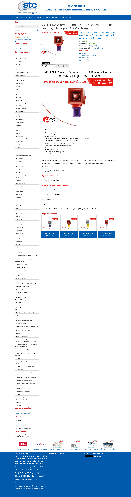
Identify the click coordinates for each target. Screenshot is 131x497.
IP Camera (18, 272)
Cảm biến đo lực (19, 289)
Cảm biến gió (19, 252)
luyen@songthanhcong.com (23, 39)
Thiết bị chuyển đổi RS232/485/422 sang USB (26, 341)
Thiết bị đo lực (19, 177)
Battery (17, 208)
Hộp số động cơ (19, 97)
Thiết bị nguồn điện (20, 386)
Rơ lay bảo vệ (19, 152)
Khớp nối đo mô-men (20, 236)
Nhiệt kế (18, 333)
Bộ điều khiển (19, 180)
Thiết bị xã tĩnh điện (20, 394)
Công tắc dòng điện (20, 302)
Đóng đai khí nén (19, 172)
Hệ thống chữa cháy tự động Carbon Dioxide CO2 (27, 312)
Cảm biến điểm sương (20, 69)
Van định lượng (19, 114)
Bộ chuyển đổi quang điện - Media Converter (25, 281)
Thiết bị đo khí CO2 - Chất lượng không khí (25, 366)
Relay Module (19, 105)
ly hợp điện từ (19, 241)
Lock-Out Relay (19, 202)
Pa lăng (17, 130)
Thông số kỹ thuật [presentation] (62, 66)
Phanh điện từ (19, 216)
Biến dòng (18, 275)
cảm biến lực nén (19, 86)
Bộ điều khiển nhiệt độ (20, 183)
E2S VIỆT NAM (92, 46)
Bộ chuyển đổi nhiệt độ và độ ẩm (23, 72)
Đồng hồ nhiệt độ (19, 56)
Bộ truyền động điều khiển (21, 139)
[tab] (48, 66)
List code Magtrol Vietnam (21, 420)
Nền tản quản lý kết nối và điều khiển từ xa (25, 330)
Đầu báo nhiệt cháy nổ (21, 58)
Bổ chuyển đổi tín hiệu (20, 188)
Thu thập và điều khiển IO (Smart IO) (24, 399)
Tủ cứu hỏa (18, 405)
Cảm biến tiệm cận (20, 92)
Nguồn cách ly (19, 213)
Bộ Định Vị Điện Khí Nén (21, 80)
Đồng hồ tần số (19, 161)
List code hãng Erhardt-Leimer (22, 425)
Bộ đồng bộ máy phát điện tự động (23, 155)
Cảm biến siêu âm (20, 136)
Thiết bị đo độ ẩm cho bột (21, 264)
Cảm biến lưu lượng (20, 111)
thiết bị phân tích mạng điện (22, 175)
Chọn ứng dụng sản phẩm (23, 413)
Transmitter (18, 402)
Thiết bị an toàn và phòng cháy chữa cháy (25, 339)
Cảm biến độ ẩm (19, 169)
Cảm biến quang (19, 295)
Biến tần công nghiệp (20, 278)
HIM (17, 211)
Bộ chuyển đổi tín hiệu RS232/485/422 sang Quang (27, 283)
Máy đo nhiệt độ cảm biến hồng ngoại (24, 320)
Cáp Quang (18, 125)
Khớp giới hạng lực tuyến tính (22, 238)
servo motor (18, 133)
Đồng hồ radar (19, 64)
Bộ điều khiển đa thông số (21, 103)
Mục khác (18, 116)
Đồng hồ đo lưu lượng (20, 305)
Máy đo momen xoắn (20, 317)
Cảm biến (18, 144)
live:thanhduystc (86, 60)
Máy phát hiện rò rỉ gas (21, 323)
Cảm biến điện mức (20, 67)
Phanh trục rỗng (19, 224)
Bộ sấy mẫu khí (19, 164)
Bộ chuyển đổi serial (20, 75)
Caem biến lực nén (20, 83)
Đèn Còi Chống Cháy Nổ (99, 48)
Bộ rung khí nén (19, 191)
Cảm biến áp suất (20, 61)
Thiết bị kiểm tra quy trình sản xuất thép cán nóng (26, 383)
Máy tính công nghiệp (20, 122)
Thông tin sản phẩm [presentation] (47, 66)
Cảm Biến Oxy (19, 78)
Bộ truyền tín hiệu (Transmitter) (22, 286)
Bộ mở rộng (18, 197)
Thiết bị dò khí (19, 363)
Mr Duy (84, 53)
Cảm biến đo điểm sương (21, 166)
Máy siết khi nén (19, 119)
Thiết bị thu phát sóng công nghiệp (23, 388)
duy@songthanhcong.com (89, 55)
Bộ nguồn (18, 150)
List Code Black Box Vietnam (22, 423)
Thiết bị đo (18, 147)
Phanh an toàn (19, 219)
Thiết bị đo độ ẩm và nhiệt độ (22, 361)
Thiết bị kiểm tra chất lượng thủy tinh (24, 380)
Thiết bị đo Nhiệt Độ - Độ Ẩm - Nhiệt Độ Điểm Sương (27, 374)
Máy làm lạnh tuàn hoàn (21, 247)
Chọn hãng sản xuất (22, 49)
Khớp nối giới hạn (19, 227)
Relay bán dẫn (19, 194)
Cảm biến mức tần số (20, 94)
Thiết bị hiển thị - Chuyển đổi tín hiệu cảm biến (26, 377)
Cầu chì (17, 89)
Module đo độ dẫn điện (21, 108)
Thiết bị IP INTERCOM (21, 267)
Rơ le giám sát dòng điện (21, 336)
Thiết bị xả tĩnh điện (20, 397)
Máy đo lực (18, 315)
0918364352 (85, 58)
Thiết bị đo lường (19, 369)
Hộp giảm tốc (19, 100)
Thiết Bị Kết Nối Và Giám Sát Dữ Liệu (24, 128)
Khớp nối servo (19, 230)
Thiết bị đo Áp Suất (20, 358)
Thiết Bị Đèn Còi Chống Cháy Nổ (23, 270)
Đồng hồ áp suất (19, 158)
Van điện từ (18, 200)
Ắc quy (17, 249)
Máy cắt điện (18, 205)
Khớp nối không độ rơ (20, 233)
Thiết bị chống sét (20, 186)
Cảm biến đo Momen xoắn (21, 292)
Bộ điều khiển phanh (20, 222)
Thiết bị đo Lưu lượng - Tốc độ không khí (25, 372)
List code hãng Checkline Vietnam (23, 428)
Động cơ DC (18, 244)
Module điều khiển (20, 141)
